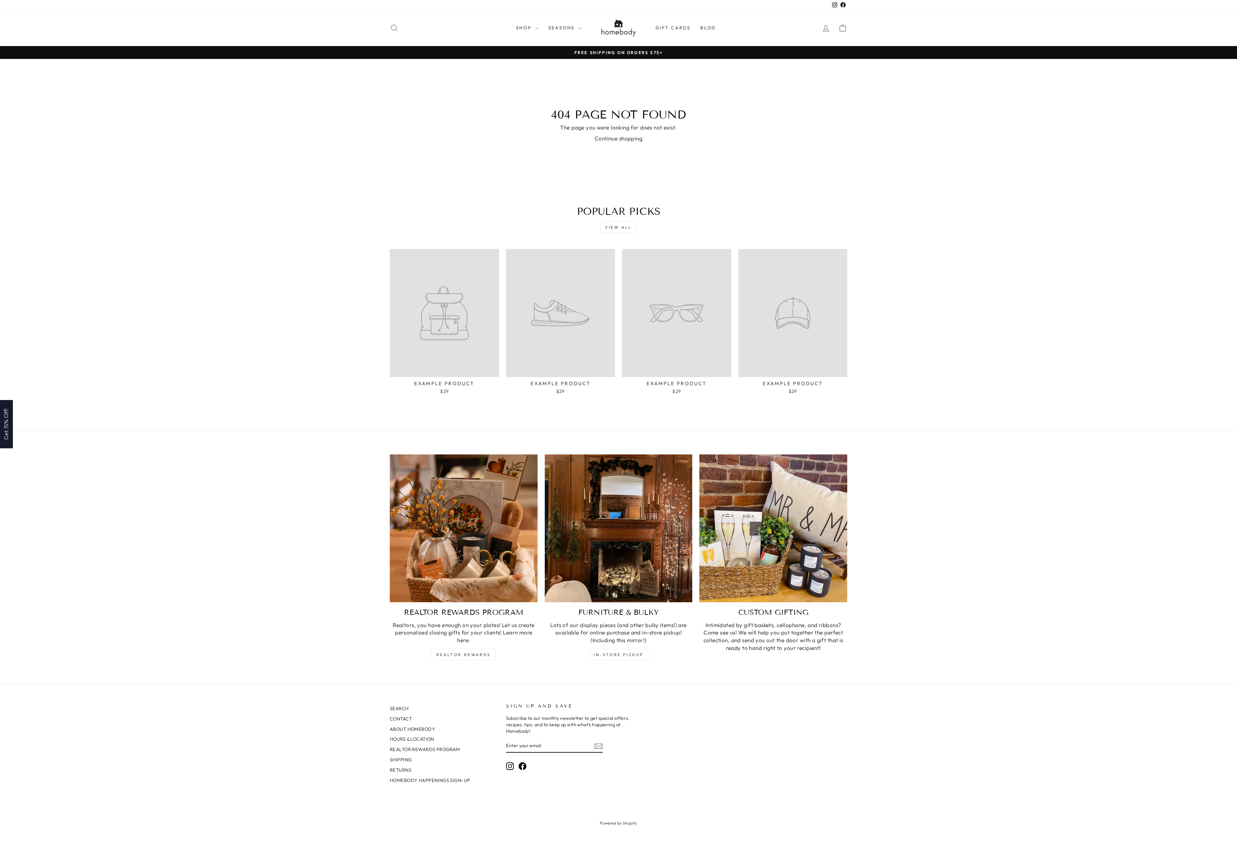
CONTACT (401, 719)
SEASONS (562, 28)
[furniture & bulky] (619, 528)
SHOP (525, 28)
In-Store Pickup (618, 654)
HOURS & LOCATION (412, 739)
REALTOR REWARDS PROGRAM (425, 749)
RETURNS (400, 770)
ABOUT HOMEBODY (412, 729)
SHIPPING (401, 760)
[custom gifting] (773, 528)
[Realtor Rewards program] (464, 528)
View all (618, 227)
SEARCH (399, 708)
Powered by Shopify (618, 823)
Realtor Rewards (463, 654)
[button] (6, 424)
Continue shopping (618, 138)
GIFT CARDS (673, 28)
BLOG (708, 28)
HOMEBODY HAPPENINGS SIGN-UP (430, 780)
